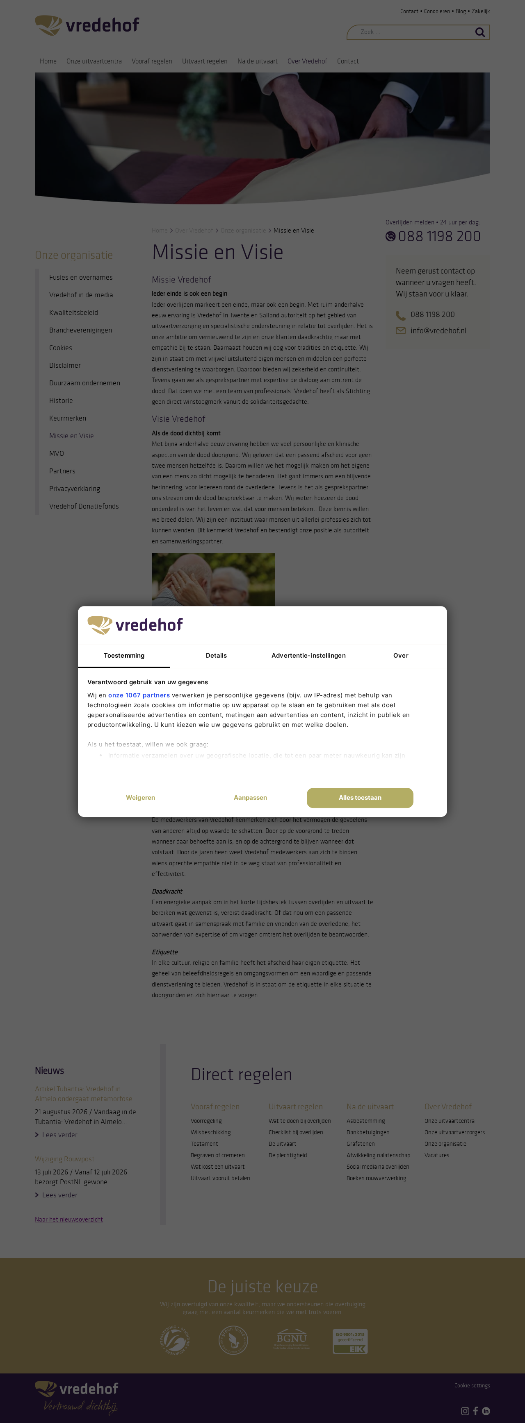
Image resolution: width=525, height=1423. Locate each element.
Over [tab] (400, 655)
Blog (461, 11)
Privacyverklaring (74, 488)
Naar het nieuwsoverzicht (69, 1219)
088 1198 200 (439, 236)
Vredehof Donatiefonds (84, 506)
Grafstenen (361, 1143)
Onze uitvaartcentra (94, 61)
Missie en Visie (71, 435)
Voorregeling (206, 1120)
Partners (62, 470)
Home (48, 61)
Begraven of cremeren (218, 1155)
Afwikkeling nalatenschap (379, 1155)
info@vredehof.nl (439, 330)
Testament (204, 1143)
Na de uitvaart (257, 61)
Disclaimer (65, 365)
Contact (409, 11)
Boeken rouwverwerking (376, 1178)
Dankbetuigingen (368, 1132)
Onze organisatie (243, 230)
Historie (61, 400)
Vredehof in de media (81, 294)
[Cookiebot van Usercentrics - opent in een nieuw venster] (377, 625)
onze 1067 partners (139, 695)
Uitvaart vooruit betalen (220, 1178)
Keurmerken (67, 418)
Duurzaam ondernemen (84, 382)
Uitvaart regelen (205, 61)
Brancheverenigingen (80, 330)
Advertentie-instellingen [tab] (308, 655)
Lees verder (60, 1134)
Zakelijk (481, 11)
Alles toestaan (360, 798)
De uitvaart (283, 1143)
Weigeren (140, 798)
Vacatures (437, 1155)
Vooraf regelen (152, 61)
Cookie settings (472, 1385)
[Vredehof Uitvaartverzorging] (87, 25)
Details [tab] (216, 655)
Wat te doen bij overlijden (300, 1120)
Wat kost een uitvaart (218, 1166)
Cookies (60, 347)
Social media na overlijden (378, 1166)
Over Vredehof (307, 61)
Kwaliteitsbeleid (73, 312)
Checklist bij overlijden (296, 1132)
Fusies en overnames (81, 277)
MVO (56, 453)
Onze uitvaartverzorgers (455, 1132)
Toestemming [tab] (124, 655)
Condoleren (437, 11)
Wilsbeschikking (211, 1132)
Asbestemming (366, 1120)
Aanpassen (250, 798)
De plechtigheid (288, 1155)
